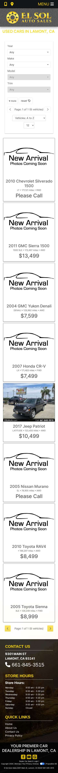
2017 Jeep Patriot (29, 426)
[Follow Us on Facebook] (23, 757)
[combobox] (29, 52)
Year (10, 46)
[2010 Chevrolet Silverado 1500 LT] (29, 157)
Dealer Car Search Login (28, 761)
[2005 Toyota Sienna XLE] (29, 583)
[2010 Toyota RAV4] (29, 522)
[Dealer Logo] (29, 17)
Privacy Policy (13, 735)
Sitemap (18, 764)
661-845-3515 (28, 665)
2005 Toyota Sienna (29, 606)
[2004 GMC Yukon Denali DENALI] (29, 282)
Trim (10, 83)
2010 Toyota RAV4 (29, 546)
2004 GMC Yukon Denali (29, 306)
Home (8, 724)
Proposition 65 (51, 764)
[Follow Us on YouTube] (29, 757)
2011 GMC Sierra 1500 (29, 246)
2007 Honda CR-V (29, 366)
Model (11, 70)
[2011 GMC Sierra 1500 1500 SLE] (29, 222)
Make (10, 58)
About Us (11, 727)
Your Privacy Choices (30, 764)
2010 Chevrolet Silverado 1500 (29, 183)
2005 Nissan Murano (29, 486)
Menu (44, 4)
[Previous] (10, 109)
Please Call (29, 196)
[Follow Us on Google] (35, 757)
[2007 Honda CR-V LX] (29, 342)
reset (24, 100)
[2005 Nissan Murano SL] (29, 462)
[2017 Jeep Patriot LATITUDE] (29, 402)
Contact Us (12, 731)
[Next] (48, 109)
